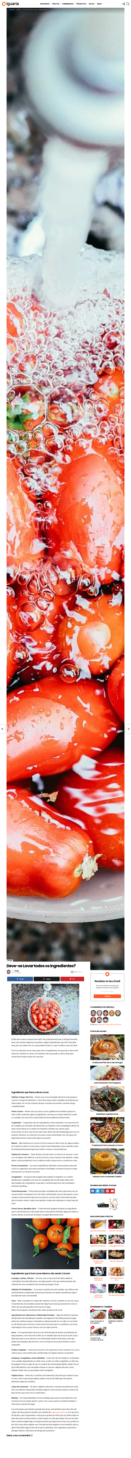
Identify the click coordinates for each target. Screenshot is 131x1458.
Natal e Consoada (116, 1231)
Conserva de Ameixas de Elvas (96, 1339)
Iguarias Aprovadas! (98, 1231)
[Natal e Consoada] (116, 1224)
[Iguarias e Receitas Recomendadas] (98, 1224)
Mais (99, 4)
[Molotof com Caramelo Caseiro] (107, 1161)
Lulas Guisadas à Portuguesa (107, 1082)
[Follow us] (123, 3)
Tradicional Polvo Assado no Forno (107, 1145)
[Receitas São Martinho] (98, 1254)
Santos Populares (116, 1261)
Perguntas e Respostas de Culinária (109, 1024)
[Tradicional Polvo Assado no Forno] (107, 1130)
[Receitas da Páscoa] (98, 1239)
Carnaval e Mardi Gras (116, 1279)
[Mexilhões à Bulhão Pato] (107, 1099)
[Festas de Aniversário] (98, 1288)
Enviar (107, 996)
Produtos (81, 4)
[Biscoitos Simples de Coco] (2, 729)
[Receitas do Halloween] (98, 1271)
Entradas (44, 4)
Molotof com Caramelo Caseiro (107, 1176)
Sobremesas (67, 4)
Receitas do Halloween (98, 1279)
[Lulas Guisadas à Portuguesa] (107, 1073)
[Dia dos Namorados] (116, 1288)
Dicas (91, 4)
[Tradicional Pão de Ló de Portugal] (107, 1047)
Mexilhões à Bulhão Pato (107, 1114)
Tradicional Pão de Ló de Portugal (107, 1062)
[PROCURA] (127, 3)
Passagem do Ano (116, 1246)
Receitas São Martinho (98, 1262)
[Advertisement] (45, 1074)
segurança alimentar (59, 1412)
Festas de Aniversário (98, 1296)
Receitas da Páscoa (98, 1246)
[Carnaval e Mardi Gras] (116, 1271)
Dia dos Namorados (116, 1295)
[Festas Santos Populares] (116, 1254)
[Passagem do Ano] (116, 1239)
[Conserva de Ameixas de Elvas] (98, 1331)
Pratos (55, 4)
